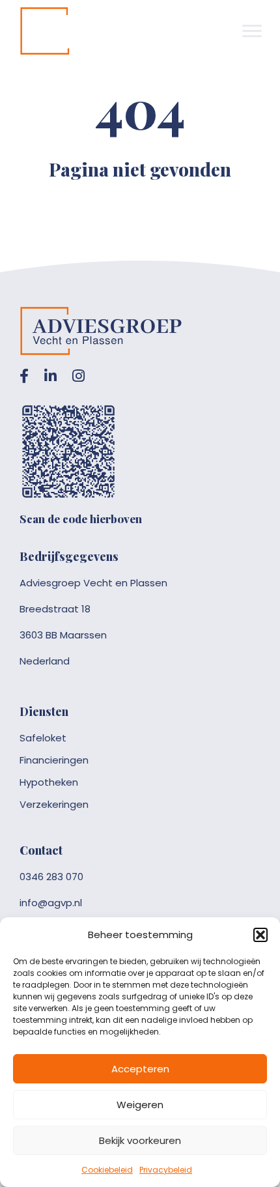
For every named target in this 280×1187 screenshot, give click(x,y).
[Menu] (252, 31)
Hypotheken (49, 782)
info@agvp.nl (51, 902)
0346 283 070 (51, 876)
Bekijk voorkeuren (140, 1140)
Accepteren (140, 1069)
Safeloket (43, 738)
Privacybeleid (165, 1169)
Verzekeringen (54, 804)
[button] (260, 934)
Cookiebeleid (107, 1169)
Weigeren (140, 1104)
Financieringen (54, 760)
